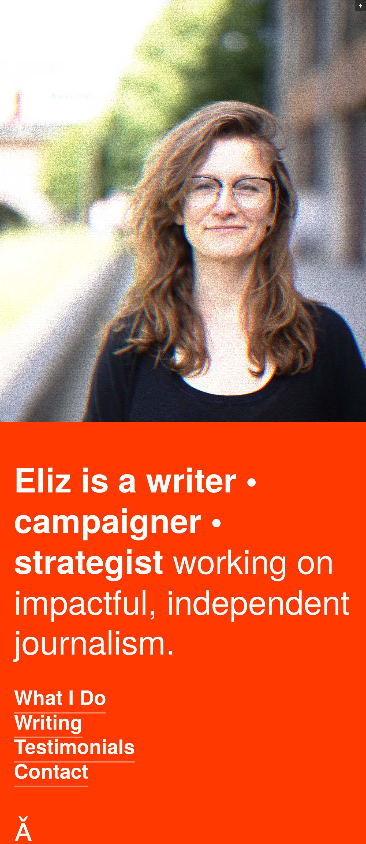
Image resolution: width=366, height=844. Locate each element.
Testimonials (74, 745)
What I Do (60, 696)
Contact (51, 770)
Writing (48, 721)
